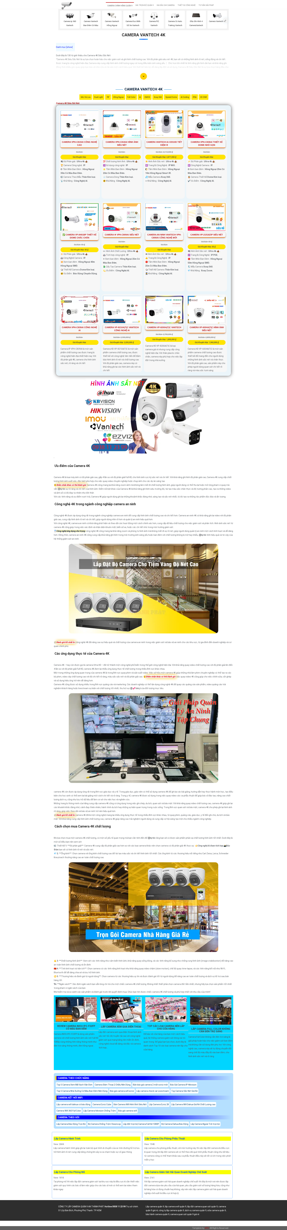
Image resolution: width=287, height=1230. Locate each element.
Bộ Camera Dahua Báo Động (174, 1124)
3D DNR (203, 97)
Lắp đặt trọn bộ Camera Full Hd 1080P (141, 1124)
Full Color (131, 97)
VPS (207, 1228)
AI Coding (185, 97)
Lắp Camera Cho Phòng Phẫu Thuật (165, 1138)
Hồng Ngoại (118, 97)
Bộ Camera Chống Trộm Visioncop (104, 1124)
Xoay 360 (158, 97)
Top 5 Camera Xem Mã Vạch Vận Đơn (74, 1085)
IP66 (194, 97)
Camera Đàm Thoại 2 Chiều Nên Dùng (112, 1085)
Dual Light (98, 97)
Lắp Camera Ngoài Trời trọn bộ (205, 1124)
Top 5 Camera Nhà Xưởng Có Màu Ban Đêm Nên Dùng (82, 1091)
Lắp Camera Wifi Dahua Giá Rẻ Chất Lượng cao (193, 1104)
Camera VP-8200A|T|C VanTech (164, 327)
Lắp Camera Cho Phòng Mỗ (69, 1172)
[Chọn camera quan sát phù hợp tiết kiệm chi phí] (226, 20)
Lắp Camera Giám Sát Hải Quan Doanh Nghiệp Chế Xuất (176, 1172)
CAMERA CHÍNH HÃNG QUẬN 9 (119, 6)
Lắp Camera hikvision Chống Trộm (99, 1111)
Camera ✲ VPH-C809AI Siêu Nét (122, 234)
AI (140, 97)
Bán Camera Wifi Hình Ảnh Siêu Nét (130, 1104)
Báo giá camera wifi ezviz (122, 1091)
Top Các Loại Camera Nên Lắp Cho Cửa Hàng (166, 1027)
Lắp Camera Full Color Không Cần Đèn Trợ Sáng (210, 1030)
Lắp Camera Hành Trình (67, 1138)
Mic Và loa (85, 97)
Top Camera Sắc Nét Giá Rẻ (184, 1091)
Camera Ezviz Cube (102, 1104)
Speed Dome (171, 97)
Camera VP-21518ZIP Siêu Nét (206, 234)
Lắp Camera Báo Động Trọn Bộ (71, 1124)
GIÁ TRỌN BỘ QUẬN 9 (144, 5)
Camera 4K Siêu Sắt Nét (68, 103)
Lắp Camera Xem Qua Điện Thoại (121, 1026)
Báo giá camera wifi (127, 1111)
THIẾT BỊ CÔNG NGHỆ (187, 5)
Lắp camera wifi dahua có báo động (73, 1104)
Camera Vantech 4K (143, 34)
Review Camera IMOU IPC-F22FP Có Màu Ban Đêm (76, 1027)
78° (108, 97)
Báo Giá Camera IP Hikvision (183, 1085)
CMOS (147, 97)
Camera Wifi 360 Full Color (69, 1111)
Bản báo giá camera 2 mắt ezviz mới (150, 1085)
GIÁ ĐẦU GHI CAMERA (166, 5)
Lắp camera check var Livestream (152, 1091)
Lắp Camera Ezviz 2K (159, 1104)
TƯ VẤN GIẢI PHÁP (206, 5)
